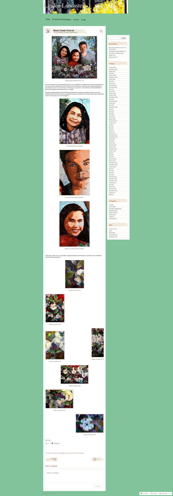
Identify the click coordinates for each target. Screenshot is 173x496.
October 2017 (112, 123)
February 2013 (112, 188)
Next (94, 459)
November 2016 (113, 135)
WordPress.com (113, 236)
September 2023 (113, 69)
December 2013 (113, 178)
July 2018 (111, 109)
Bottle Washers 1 (113, 57)
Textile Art (111, 216)
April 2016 (111, 141)
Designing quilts (113, 210)
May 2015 (111, 155)
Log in (110, 231)
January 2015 (112, 161)
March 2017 (112, 133)
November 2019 (113, 101)
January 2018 (112, 119)
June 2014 (111, 171)
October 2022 (112, 75)
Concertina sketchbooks (115, 208)
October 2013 (112, 182)
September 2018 (113, 107)
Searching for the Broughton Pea (117, 51)
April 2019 (111, 105)
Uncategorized (55, 453)
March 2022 (112, 83)
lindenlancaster (73, 32)
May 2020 (111, 99)
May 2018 (111, 113)
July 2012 (111, 194)
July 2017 (111, 125)
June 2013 (111, 184)
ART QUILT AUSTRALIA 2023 (116, 53)
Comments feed (113, 234)
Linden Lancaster (64, 5)
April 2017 (111, 131)
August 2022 (112, 79)
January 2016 (112, 147)
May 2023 (111, 73)
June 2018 (111, 111)
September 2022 (113, 77)
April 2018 (111, 115)
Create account (113, 229)
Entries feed (112, 232)
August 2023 (112, 71)
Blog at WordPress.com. (49, 493)
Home (48, 19)
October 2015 (112, 151)
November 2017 (113, 121)
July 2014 (111, 169)
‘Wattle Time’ (112, 55)
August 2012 (112, 192)
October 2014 (112, 167)
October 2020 (112, 95)
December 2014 (113, 163)
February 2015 (112, 159)
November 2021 (113, 87)
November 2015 (113, 149)
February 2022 (112, 85)
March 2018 (112, 117)
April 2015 (111, 157)
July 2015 (111, 153)
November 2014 (113, 165)
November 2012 (113, 190)
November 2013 (113, 180)
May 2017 (111, 129)
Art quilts (111, 204)
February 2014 (112, 176)
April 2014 (111, 174)
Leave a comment (79, 453)
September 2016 (113, 137)
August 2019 (112, 103)
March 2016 (112, 143)
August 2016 (112, 139)
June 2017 (111, 127)
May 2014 (111, 172)
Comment (97, 486)
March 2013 (112, 186)
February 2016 (112, 145)
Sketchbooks (112, 214)
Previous (53, 459)
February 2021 (112, 93)
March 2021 (112, 91)
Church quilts (112, 206)
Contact (76, 20)
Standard (101, 30)
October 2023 (112, 67)
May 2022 (111, 81)
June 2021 (111, 89)
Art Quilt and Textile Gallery (61, 19)
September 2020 (113, 97)
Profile (83, 20)
